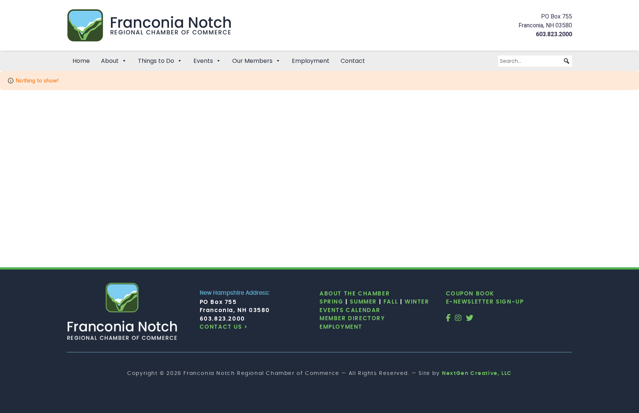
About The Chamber (355, 294)
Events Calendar (350, 310)
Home (81, 61)
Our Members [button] (252, 61)
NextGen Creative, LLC (477, 373)
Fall (390, 302)
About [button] (110, 61)
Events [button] (203, 61)
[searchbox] (535, 61)
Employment (310, 61)
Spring (332, 302)
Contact (353, 61)
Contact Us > (224, 327)
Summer (363, 302)
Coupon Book (470, 294)
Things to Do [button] (156, 61)
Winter (417, 302)
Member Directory (352, 318)
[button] (566, 61)
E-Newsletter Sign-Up (485, 302)
